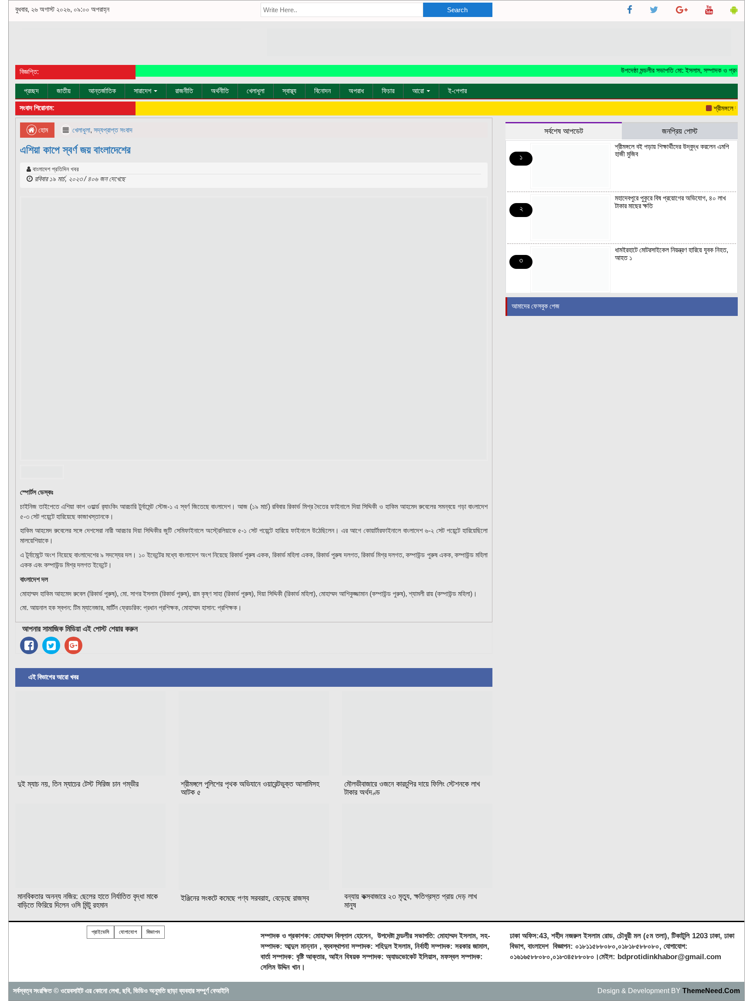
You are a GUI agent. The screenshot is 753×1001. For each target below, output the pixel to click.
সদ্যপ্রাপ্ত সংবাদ (113, 130)
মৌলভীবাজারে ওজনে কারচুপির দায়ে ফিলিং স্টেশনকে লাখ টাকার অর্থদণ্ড (412, 788)
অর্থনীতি (220, 91)
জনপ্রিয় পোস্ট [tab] (680, 131)
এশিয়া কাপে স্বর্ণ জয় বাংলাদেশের (75, 150)
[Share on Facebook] (29, 645)
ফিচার (388, 91)
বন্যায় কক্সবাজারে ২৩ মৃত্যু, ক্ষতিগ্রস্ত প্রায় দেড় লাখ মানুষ (410, 900)
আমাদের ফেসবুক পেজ (536, 306)
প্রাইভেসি (100, 932)
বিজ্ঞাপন (153, 932)
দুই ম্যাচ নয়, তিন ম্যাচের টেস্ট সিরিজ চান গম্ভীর (78, 784)
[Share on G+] (73, 645)
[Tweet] (51, 645)
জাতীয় (64, 91)
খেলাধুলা (256, 91)
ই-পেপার (457, 91)
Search (457, 10)
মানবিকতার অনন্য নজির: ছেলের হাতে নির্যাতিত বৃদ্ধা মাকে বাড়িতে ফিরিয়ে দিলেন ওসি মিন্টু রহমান (87, 900)
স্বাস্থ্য (289, 91)
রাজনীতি (184, 91)
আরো (419, 91)
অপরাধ (356, 91)
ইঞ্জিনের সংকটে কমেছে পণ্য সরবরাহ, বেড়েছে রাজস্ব (245, 898)
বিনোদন (322, 91)
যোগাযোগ (128, 932)
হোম (42, 130)
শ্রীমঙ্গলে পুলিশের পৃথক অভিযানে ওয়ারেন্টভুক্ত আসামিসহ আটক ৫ (250, 788)
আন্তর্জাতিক (102, 91)
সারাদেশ (143, 91)
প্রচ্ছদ (31, 91)
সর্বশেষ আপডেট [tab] (563, 131)
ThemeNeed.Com (711, 990)
